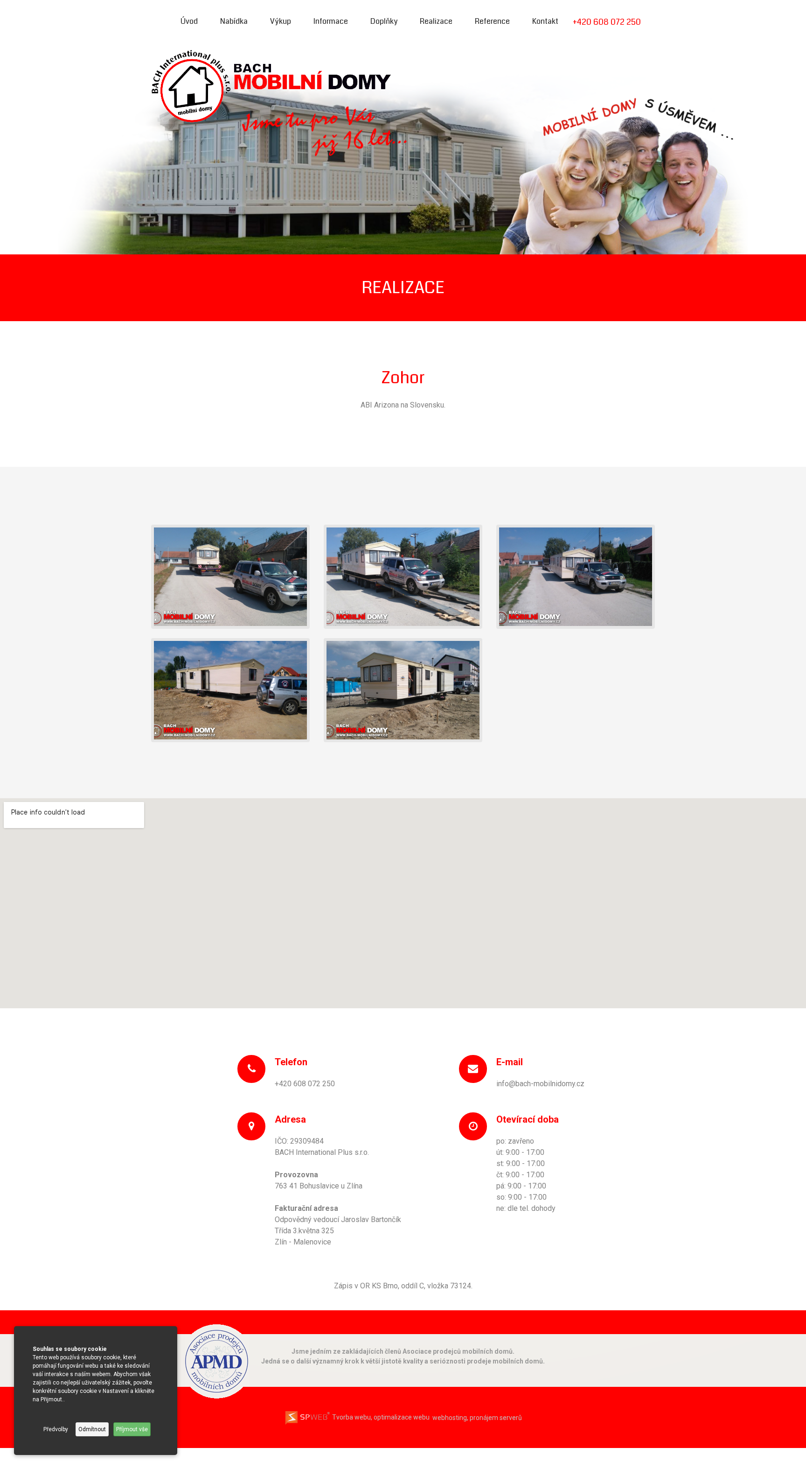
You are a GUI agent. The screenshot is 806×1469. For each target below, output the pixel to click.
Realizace (436, 21)
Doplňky (383, 21)
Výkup (280, 21)
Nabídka (234, 21)
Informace (330, 21)
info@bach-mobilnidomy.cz (540, 1083)
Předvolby (55, 1429)
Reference (492, 21)
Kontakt (545, 21)
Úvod (189, 21)
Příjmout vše (132, 1429)
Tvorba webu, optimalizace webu (380, 1417)
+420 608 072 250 (607, 22)
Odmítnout (92, 1429)
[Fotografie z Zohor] (230, 576)
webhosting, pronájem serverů (477, 1417)
